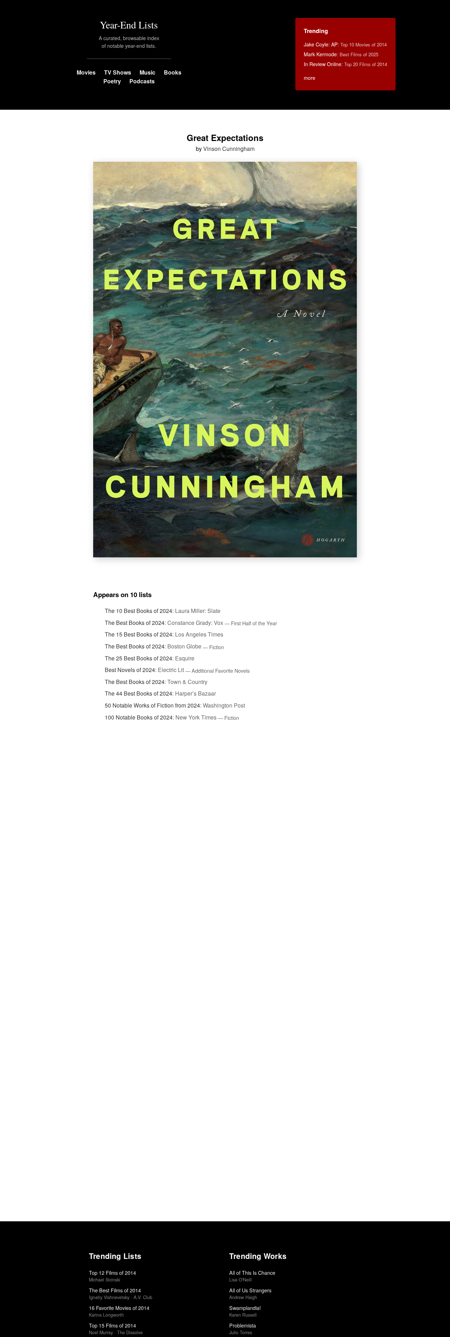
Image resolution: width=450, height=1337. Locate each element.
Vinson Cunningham (229, 149)
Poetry (112, 81)
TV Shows (117, 72)
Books (172, 72)
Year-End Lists (129, 24)
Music (147, 72)
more (309, 77)
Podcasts (142, 81)
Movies (86, 72)
